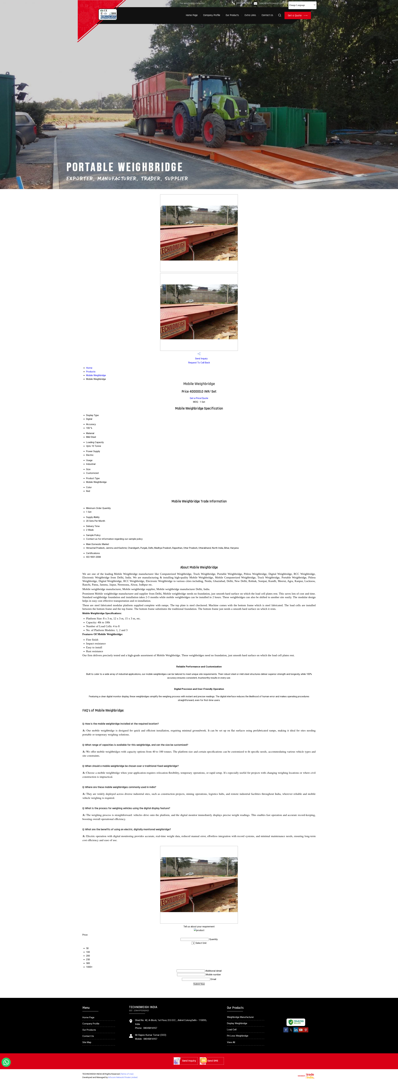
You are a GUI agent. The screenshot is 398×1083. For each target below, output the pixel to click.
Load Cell (231, 1029)
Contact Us (267, 15)
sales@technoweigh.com (271, 3)
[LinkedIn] (295, 1032)
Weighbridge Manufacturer (240, 1017)
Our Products (232, 15)
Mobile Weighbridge (96, 375)
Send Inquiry (201, 358)
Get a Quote (295, 15)
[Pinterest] (305, 1032)
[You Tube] (300, 1032)
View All (231, 1042)
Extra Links (250, 15)
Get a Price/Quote (199, 398)
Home (89, 367)
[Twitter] (290, 1032)
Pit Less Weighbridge (237, 1035)
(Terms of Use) (127, 1074)
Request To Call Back (199, 362)
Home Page (192, 15)
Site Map (86, 1042)
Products (90, 371)
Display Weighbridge (237, 1023)
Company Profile (211, 15)
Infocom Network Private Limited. (123, 1077)
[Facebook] (285, 1032)
